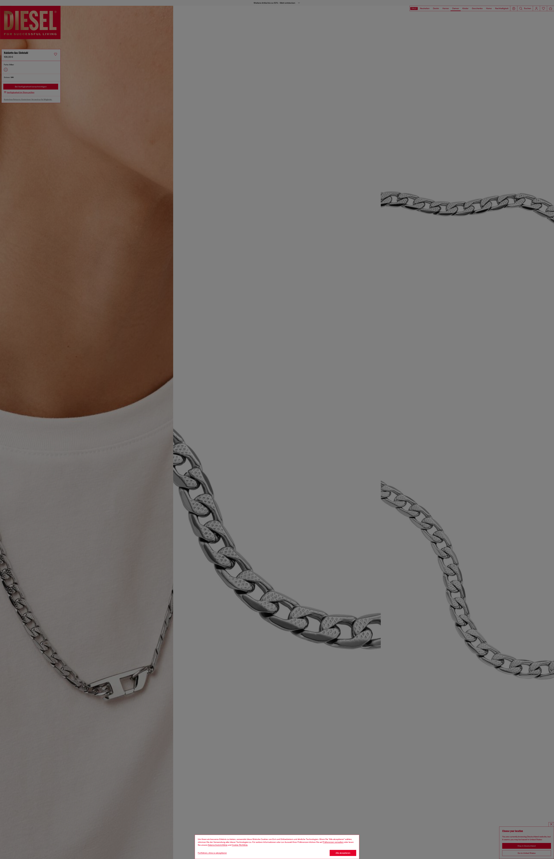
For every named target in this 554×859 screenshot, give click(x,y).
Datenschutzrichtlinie (217, 845)
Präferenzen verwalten (333, 842)
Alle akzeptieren (343, 853)
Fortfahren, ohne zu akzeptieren (212, 853)
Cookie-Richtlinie (240, 845)
